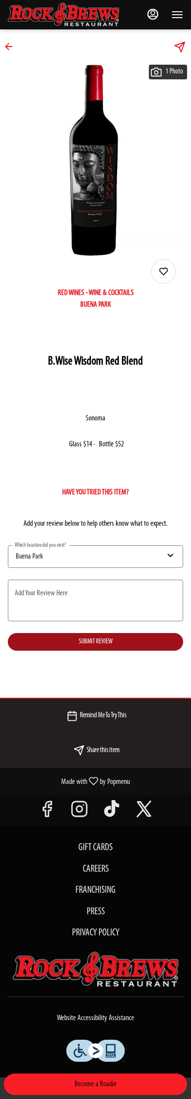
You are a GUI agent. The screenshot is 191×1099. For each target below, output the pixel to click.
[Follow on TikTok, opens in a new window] (111, 813)
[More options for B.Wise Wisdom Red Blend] (163, 271)
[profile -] (153, 14)
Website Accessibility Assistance (95, 1018)
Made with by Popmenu (68, 781)
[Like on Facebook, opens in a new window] (47, 813)
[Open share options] (179, 47)
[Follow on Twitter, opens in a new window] (144, 813)
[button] (12, 46)
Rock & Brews (95, 970)
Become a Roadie (95, 1084)
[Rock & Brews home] (71, 14)
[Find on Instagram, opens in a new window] (79, 813)
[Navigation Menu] (177, 14)
